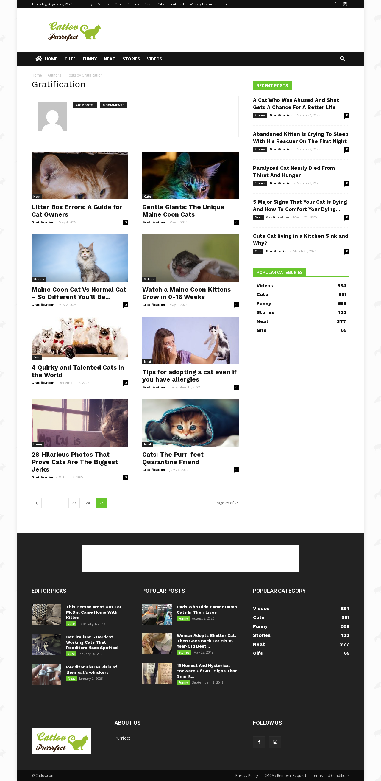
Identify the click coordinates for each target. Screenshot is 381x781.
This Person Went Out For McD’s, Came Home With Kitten (93, 612)
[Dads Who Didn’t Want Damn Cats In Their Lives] (157, 614)
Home (51, 59)
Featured (176, 4)
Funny (88, 4)
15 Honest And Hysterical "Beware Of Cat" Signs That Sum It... (207, 671)
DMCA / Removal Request (285, 775)
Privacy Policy (246, 775)
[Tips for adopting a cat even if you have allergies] (190, 340)
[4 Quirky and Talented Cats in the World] (80, 338)
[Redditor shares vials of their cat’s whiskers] (46, 674)
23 (74, 502)
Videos (103, 4)
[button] (342, 59)
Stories (133, 4)
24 (88, 502)
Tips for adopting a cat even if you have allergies (189, 375)
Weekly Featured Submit (209, 4)
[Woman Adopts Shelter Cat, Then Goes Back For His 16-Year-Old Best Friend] (157, 643)
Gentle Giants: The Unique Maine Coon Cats (183, 210)
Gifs (160, 4)
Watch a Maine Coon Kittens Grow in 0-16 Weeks (186, 293)
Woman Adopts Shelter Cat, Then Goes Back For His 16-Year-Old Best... (206, 640)
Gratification (43, 222)
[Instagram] (345, 4)
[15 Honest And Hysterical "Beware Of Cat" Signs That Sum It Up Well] (157, 673)
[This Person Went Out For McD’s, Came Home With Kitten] (46, 614)
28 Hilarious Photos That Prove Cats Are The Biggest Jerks (75, 462)
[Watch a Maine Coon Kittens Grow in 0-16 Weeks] (190, 258)
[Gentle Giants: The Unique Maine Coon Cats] (190, 175)
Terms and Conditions (330, 775)
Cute (118, 4)
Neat (148, 4)
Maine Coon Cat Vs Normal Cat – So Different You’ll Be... (79, 293)
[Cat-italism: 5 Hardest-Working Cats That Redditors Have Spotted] (46, 644)
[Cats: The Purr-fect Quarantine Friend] (190, 423)
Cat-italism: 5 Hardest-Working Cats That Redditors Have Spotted (92, 642)
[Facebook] (335, 4)
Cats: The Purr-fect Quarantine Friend (173, 458)
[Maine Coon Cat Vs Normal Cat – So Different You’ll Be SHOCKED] (80, 258)
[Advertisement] (241, 30)
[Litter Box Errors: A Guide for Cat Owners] (80, 175)
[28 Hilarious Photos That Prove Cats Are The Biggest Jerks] (80, 423)
